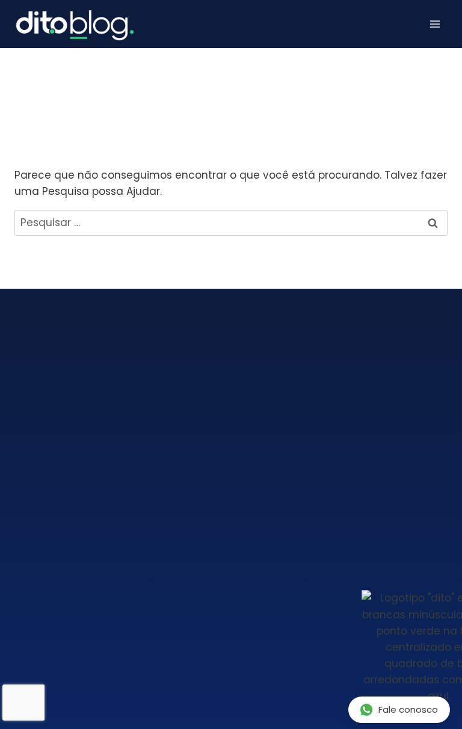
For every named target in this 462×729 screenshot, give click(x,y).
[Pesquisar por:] (231, 222)
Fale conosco (408, 709)
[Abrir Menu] (435, 24)
